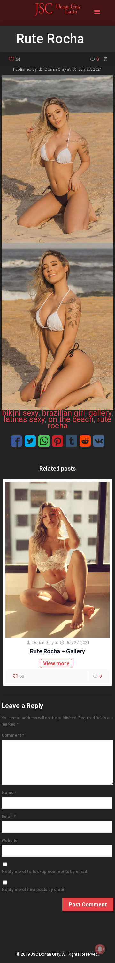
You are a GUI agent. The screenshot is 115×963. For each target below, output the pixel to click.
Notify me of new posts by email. (34, 889)
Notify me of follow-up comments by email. (45, 871)
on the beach (71, 419)
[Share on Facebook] (16, 441)
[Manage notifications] (100, 949)
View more (56, 663)
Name (9, 792)
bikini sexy (20, 413)
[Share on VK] (98, 441)
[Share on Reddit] (85, 441)
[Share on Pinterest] (57, 441)
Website (10, 840)
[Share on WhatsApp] (44, 441)
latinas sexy (24, 419)
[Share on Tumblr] (71, 441)
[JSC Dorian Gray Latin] (57, 13)
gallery (99, 413)
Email (9, 816)
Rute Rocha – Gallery (57, 651)
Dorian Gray (55, 69)
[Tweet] (30, 441)
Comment (13, 735)
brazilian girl (63, 413)
